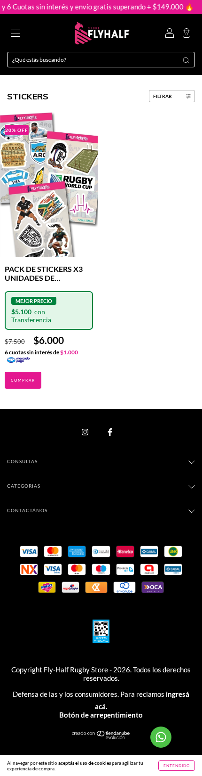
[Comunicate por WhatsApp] (160, 737)
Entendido (176, 765)
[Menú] (15, 34)
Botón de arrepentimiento (101, 715)
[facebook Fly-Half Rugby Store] (109, 432)
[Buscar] (186, 60)
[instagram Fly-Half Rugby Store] (85, 432)
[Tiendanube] (101, 737)
